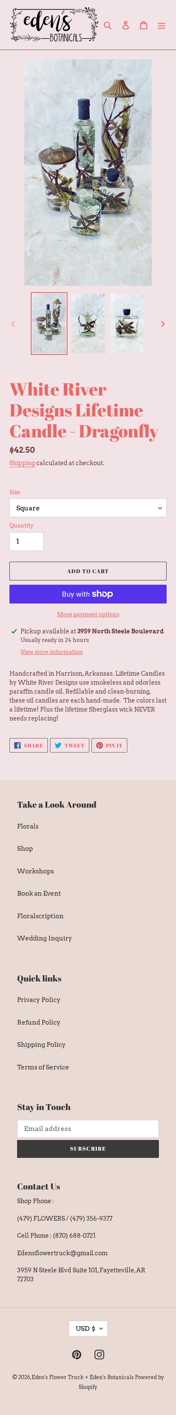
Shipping (22, 463)
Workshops (35, 871)
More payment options (88, 614)
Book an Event (39, 893)
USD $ (85, 1328)
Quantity (21, 525)
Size (14, 492)
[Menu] (161, 25)
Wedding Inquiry (44, 938)
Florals (27, 826)
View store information (52, 652)
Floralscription (40, 916)
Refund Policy (39, 1022)
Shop (25, 849)
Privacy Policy (39, 1000)
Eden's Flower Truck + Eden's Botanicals (83, 1377)
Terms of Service (43, 1067)
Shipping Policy (41, 1045)
